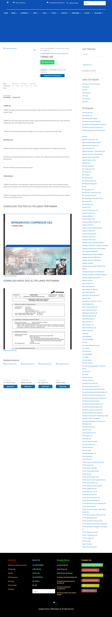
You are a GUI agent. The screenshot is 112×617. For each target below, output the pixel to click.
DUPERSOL (24, 13)
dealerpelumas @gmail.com (57, 2)
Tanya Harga (48, 62)
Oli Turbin (85, 96)
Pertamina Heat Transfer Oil (59, 53)
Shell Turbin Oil (87, 115)
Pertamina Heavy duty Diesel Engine (93, 130)
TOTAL (44, 13)
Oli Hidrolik (85, 87)
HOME (6, 13)
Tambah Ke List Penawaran (52, 75)
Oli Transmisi (86, 99)
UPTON (87, 13)
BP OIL (54, 13)
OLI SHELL (36, 581)
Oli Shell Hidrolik (87, 112)
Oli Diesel (85, 101)
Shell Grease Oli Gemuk (89, 118)
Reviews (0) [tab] (16, 97)
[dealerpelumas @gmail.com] (47, 2)
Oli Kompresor (86, 93)
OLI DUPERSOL (37, 577)
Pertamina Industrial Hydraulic (91, 121)
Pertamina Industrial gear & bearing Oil (94, 124)
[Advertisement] (53, 28)
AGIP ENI (64, 13)
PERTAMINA (75, 13)
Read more (10, 386)
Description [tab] (7, 97)
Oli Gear (84, 90)
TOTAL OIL (36, 573)
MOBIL (13, 13)
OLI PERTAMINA (49, 48)
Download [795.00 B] (10, 276)
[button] (34, 50)
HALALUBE (97, 13)
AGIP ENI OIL (36, 569)
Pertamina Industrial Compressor (92, 127)
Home (42, 48)
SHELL (35, 13)
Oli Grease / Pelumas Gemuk (91, 84)
